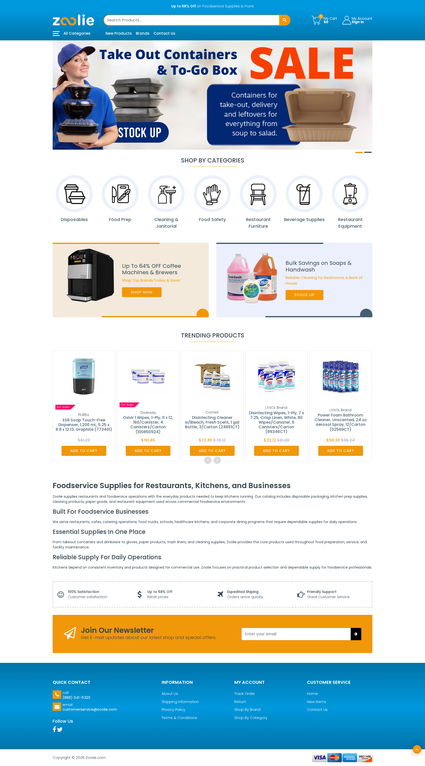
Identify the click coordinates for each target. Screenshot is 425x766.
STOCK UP (304, 294)
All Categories (76, 33)
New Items (316, 701)
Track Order (244, 693)
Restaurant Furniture (258, 222)
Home (312, 693)
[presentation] (208, 460)
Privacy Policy (173, 709)
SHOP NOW (142, 292)
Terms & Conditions (179, 717)
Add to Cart (83, 450)
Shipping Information (180, 701)
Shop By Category (250, 717)
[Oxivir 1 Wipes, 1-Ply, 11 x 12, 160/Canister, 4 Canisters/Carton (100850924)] (148, 376)
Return (240, 701)
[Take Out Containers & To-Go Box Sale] (212, 95)
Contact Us (164, 33)
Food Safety (212, 219)
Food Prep (120, 219)
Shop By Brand (247, 709)
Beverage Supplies (304, 219)
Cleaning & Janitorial (166, 222)
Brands (143, 33)
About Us (170, 693)
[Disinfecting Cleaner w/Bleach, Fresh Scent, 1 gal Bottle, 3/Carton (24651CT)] (212, 376)
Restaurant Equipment (350, 222)
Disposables (74, 219)
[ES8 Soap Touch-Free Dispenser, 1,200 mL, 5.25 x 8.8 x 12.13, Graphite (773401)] (84, 376)
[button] (77, 95)
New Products (119, 33)
